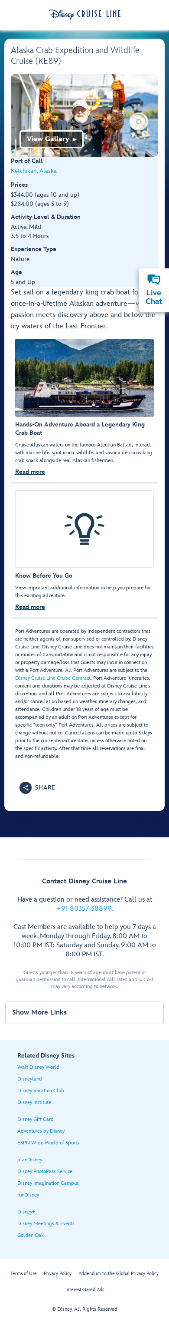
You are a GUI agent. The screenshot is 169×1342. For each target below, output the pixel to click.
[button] (37, 788)
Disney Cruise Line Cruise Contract (53, 678)
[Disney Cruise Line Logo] (84, 15)
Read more (30, 472)
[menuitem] (153, 279)
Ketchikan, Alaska (34, 171)
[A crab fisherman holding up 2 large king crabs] (84, 115)
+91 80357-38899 (84, 909)
